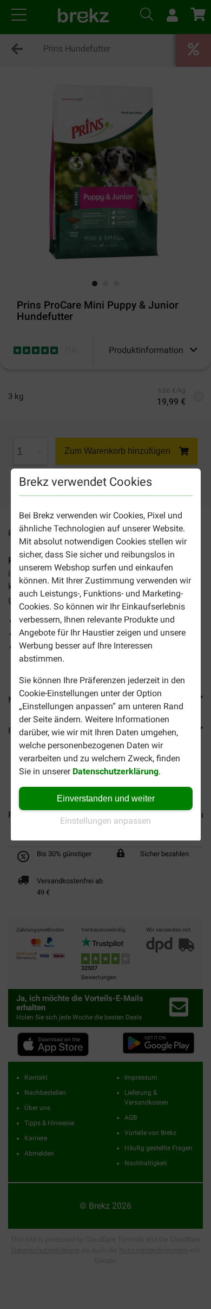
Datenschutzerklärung (115, 771)
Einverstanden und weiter (106, 798)
